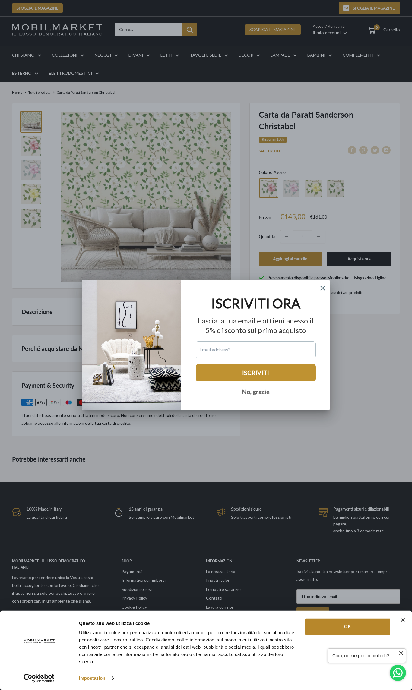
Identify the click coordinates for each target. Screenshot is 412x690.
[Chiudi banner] (403, 620)
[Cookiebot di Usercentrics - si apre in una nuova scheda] (39, 678)
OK (347, 626)
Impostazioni (92, 678)
